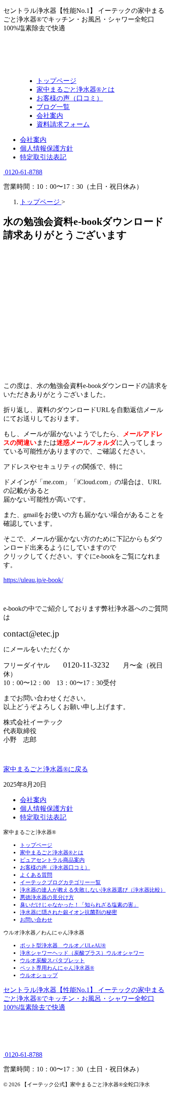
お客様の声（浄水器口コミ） (55, 867)
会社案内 (33, 139)
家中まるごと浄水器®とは (51, 852)
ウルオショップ (39, 975)
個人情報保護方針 (46, 148)
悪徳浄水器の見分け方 (47, 897)
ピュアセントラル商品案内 (52, 860)
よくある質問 (36, 875)
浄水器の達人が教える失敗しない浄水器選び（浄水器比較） (93, 890)
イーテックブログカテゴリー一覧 (60, 882)
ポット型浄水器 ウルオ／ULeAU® (63, 945)
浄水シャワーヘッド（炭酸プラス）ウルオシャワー (82, 953)
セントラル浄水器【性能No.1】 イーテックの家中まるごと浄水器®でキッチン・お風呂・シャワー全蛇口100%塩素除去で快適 (83, 998)
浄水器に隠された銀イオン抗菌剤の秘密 (68, 912)
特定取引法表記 (43, 157)
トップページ (36, 845)
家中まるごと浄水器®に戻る (45, 769)
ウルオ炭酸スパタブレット (52, 960)
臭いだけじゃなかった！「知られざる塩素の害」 (79, 905)
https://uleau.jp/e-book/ (33, 579)
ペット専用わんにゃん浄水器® (57, 968)
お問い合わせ (36, 920)
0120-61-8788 (22, 172)
